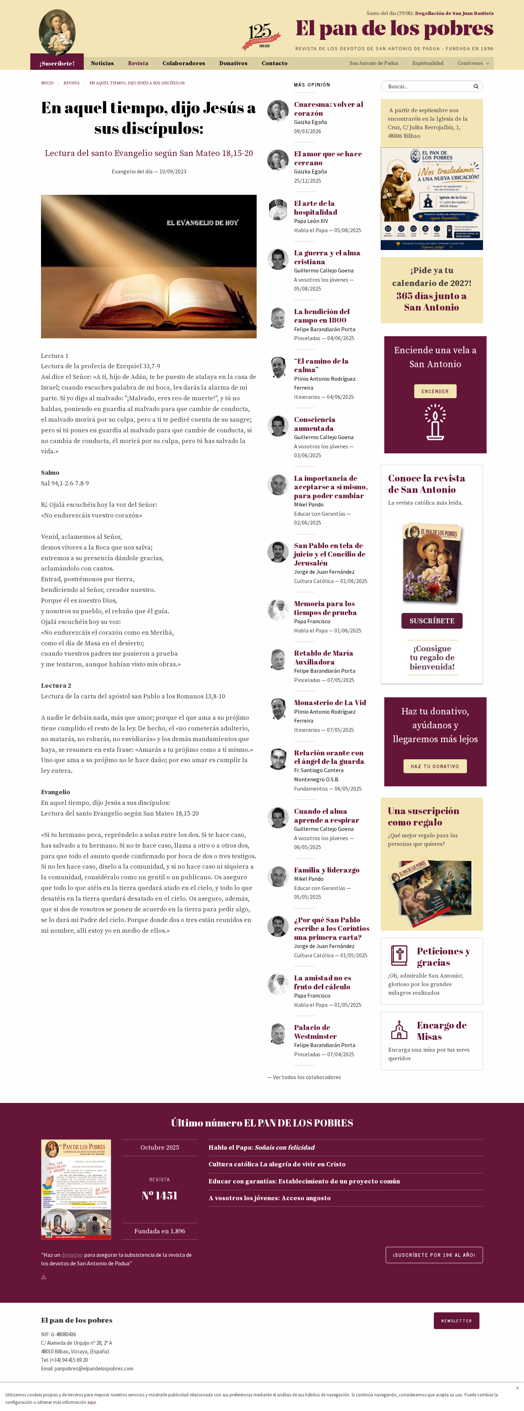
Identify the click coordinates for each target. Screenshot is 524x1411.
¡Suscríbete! (57, 63)
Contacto (275, 63)
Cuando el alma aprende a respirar (326, 815)
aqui (91, 1402)
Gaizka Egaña (310, 121)
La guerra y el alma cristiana (327, 257)
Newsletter (456, 1321)
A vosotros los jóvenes (321, 279)
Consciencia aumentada (315, 424)
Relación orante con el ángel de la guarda (329, 757)
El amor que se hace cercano (328, 158)
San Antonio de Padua (374, 63)
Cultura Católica (314, 580)
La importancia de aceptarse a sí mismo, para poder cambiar (331, 486)
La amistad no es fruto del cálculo (322, 982)
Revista (138, 63)
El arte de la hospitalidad (315, 207)
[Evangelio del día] (149, 266)
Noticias (102, 63)
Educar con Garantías (319, 513)
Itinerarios (307, 396)
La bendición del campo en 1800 (322, 316)
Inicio (47, 83)
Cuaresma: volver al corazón (328, 108)
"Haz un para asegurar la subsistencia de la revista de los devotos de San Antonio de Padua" (116, 1259)
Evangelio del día (132, 171)
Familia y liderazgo (327, 870)
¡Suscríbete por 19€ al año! (434, 1255)
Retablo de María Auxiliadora (324, 657)
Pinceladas (307, 338)
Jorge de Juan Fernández (324, 571)
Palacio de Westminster (315, 1031)
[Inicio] (57, 32)
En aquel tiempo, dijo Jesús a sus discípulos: (137, 83)
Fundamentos (311, 788)
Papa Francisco (312, 621)
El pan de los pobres (395, 30)
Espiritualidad (427, 63)
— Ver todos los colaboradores (304, 1077)
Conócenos (470, 63)
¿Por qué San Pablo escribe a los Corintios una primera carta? (331, 928)
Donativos (233, 63)
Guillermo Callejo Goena (324, 270)
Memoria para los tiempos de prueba (325, 608)
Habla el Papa (311, 230)
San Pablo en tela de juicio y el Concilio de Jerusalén (329, 554)
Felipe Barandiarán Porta (324, 329)
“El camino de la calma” (321, 365)
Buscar (476, 86)
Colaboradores (184, 63)
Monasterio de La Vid (330, 702)
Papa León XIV (311, 220)
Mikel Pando (309, 504)
